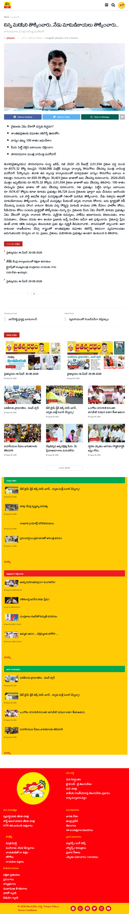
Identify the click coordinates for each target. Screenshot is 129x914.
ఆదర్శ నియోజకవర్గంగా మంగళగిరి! (37, 582)
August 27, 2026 (11, 546)
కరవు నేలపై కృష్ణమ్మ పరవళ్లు (34, 506)
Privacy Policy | (51, 906)
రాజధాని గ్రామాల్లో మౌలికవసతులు (37, 523)
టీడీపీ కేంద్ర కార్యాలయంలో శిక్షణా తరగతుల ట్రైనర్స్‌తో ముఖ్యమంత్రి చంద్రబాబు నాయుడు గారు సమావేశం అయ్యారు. (31, 267)
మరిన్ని (7, 561)
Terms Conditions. (27, 910)
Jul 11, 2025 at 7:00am (32, 38)
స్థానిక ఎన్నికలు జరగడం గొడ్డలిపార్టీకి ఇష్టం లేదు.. (106, 448)
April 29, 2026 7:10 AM (13, 624)
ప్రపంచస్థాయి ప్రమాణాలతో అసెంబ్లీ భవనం (41, 538)
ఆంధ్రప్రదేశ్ (15, 17)
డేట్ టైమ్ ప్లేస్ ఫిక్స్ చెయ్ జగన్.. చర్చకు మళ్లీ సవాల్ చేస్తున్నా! (61, 410)
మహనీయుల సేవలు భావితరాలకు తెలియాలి (20, 448)
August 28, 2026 (11, 528)
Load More (64, 468)
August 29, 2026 (74, 378)
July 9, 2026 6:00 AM (13, 607)
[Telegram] (73, 908)
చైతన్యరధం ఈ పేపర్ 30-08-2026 (24, 252)
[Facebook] (87, 908)
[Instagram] (101, 908)
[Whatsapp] (80, 908)
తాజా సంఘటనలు (71, 38)
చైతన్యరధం (11, 38)
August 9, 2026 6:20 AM (14, 590)
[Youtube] (108, 908)
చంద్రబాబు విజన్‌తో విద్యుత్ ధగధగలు (39, 616)
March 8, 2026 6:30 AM (14, 641)
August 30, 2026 (11, 378)
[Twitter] (94, 908)
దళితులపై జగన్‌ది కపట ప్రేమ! (35, 599)
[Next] (34, 293)
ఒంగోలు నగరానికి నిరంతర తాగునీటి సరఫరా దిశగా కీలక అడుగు (106, 410)
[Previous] (27, 293)
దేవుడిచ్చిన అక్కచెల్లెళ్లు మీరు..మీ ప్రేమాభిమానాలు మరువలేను (61, 448)
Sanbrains (122, 908)
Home (6, 17)
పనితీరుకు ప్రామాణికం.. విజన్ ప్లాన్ (21, 408)
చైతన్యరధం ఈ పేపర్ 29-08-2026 (24, 281)
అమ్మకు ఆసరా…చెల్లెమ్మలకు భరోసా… (39, 633)
